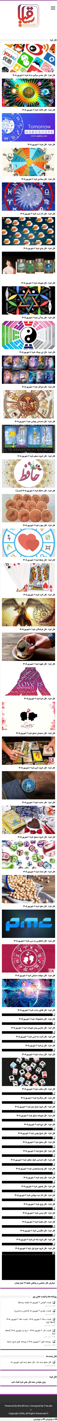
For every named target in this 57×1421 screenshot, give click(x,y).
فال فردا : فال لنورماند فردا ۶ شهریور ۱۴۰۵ (38, 283)
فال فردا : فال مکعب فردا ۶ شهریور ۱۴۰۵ (38, 1089)
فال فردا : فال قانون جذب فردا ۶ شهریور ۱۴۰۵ (36, 1010)
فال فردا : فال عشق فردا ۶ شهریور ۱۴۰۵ (39, 1142)
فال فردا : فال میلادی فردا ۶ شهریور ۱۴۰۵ (38, 179)
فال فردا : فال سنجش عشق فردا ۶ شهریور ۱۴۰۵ (35, 733)
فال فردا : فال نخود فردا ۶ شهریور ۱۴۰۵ (39, 906)
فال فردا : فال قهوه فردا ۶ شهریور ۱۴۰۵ (39, 664)
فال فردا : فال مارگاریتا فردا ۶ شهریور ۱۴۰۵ (38, 1098)
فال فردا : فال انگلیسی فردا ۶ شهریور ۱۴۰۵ (37, 1231)
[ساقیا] (28, 15)
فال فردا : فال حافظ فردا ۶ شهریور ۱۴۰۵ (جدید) (35, 491)
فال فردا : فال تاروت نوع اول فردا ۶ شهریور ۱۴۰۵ (35, 1248)
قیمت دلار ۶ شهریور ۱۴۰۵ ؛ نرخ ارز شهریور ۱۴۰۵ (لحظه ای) (30, 1332)
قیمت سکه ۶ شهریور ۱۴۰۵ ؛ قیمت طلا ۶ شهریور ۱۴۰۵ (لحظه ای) (30, 1321)
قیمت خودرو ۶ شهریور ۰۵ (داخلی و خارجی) (32, 1311)
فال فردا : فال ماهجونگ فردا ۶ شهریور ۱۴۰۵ (37, 1019)
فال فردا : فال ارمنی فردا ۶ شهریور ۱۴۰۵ (39, 1213)
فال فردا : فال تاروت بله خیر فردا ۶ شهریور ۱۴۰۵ (35, 1239)
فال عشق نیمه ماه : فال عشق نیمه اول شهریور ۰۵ (30, 1362)
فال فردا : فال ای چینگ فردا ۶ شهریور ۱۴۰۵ (37, 352)
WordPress (23, 1406)
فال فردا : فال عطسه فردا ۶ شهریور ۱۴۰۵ (38, 1222)
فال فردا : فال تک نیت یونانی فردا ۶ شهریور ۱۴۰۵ (35, 1195)
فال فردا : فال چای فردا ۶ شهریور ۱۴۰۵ (39, 248)
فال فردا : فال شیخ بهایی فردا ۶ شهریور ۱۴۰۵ (36, 1133)
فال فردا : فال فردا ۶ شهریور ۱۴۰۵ (41, 144)
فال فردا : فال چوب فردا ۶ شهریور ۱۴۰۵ (39, 525)
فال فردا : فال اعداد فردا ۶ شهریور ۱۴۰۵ (39, 872)
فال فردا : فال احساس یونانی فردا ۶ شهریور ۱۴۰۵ (35, 421)
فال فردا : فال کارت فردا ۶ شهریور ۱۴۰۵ (39, 595)
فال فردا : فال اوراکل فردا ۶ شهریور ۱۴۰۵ (38, 387)
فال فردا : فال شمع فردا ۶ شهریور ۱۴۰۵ (39, 1151)
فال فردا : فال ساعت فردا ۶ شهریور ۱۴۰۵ (38, 802)
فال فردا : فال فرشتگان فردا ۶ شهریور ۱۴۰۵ (37, 629)
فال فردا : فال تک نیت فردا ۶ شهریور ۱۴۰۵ (37, 214)
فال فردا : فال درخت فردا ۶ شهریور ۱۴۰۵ (38, 1054)
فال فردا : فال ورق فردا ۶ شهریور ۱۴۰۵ (39, 1204)
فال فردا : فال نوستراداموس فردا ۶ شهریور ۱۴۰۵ (35, 1169)
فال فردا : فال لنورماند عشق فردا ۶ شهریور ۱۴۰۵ (36, 1115)
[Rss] (31, 1410)
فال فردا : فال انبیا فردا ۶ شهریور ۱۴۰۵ (39, 698)
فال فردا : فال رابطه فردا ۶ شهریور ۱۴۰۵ (39, 560)
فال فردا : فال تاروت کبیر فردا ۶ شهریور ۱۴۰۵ (37, 768)
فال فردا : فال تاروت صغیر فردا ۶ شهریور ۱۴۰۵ (36, 456)
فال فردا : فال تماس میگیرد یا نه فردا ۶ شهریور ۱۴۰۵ (34, 75)
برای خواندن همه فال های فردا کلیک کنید (28, 1382)
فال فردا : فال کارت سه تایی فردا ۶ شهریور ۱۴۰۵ (35, 1037)
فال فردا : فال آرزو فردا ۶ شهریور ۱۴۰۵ (39, 1124)
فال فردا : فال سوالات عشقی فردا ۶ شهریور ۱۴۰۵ (35, 975)
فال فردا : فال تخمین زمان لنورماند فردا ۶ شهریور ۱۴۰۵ (33, 1028)
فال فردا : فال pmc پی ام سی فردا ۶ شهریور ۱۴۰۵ (34, 941)
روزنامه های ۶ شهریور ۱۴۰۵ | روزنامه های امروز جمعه (29, 1342)
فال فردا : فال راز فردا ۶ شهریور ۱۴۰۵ (40, 1045)
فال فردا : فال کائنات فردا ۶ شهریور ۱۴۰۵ (38, 110)
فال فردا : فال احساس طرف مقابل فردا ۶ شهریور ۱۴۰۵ (33, 1160)
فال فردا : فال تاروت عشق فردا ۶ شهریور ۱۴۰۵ (36, 837)
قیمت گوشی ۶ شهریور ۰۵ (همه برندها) (34, 1302)
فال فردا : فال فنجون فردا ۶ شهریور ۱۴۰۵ (38, 1186)
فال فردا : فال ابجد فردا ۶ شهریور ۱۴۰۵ (39, 1177)
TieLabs (48, 1406)
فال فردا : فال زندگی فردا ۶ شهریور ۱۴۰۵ (38, 317)
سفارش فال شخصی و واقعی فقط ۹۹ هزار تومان (35, 1283)
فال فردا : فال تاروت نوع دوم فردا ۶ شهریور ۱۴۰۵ (35, 1107)
